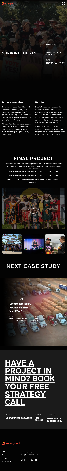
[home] (8, 3)
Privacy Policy (7, 461)
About (4, 455)
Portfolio (5, 458)
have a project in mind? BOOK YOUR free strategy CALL (30, 382)
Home (4, 452)
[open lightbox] (33, 208)
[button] (63, 3)
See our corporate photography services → (23, 179)
